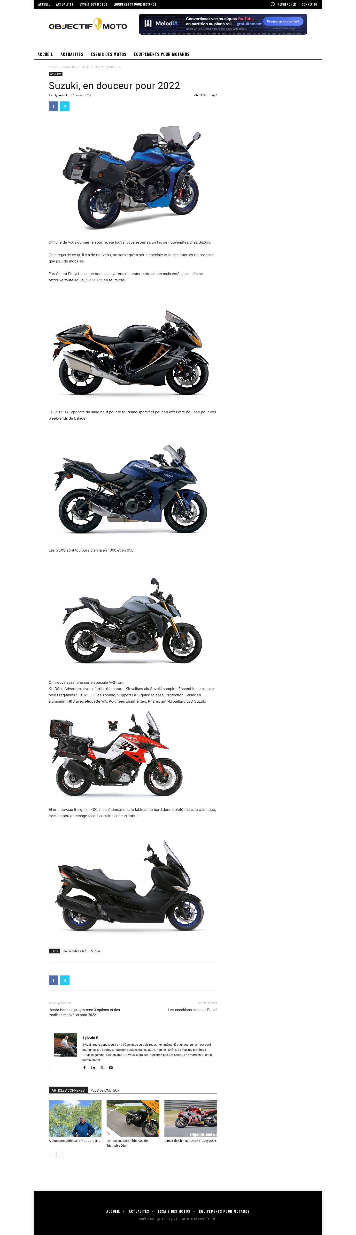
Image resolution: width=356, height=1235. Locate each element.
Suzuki (95, 951)
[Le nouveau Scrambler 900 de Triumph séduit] (133, 1118)
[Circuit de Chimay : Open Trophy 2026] (190, 1118)
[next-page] (59, 1155)
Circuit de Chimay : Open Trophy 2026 (190, 1141)
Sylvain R (60, 95)
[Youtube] (112, 1068)
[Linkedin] (95, 1068)
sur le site (95, 280)
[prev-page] (52, 1155)
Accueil (53, 67)
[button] (283, 4)
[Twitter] (65, 106)
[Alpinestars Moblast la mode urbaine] (75, 1118)
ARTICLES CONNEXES (68, 1090)
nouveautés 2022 (74, 951)
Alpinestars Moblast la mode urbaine (74, 1141)
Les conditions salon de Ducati (192, 1010)
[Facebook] (53, 106)
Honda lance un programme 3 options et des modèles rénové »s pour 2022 (84, 1012)
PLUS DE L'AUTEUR (105, 1090)
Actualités (69, 67)
